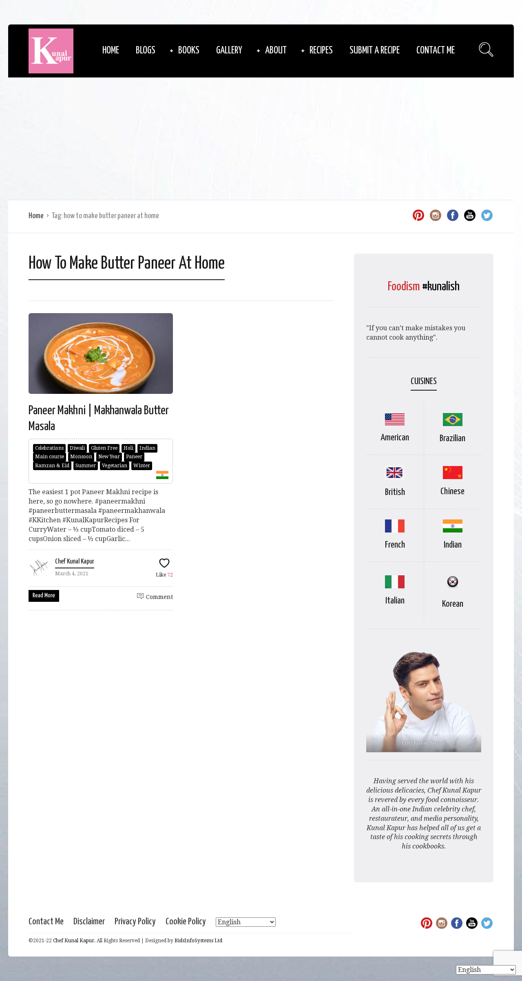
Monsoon (81, 457)
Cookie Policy (186, 921)
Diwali (77, 448)
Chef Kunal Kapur (74, 561)
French (395, 545)
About (276, 50)
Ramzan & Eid (52, 465)
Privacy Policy (135, 921)
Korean (452, 604)
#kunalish (441, 287)
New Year (109, 457)
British (395, 492)
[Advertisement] (261, 139)
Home (110, 50)
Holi (128, 448)
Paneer (134, 457)
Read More (44, 595)
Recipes (321, 50)
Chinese (452, 491)
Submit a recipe (374, 50)
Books (188, 50)
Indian (147, 448)
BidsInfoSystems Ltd (198, 940)
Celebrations (49, 448)
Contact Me (435, 50)
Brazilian (452, 438)
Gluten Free (104, 448)
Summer (85, 465)
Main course (49, 457)
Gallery (229, 50)
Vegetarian (114, 465)
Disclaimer (89, 921)
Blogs (145, 50)
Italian (395, 600)
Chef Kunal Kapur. (74, 940)
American (394, 437)
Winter (141, 465)
